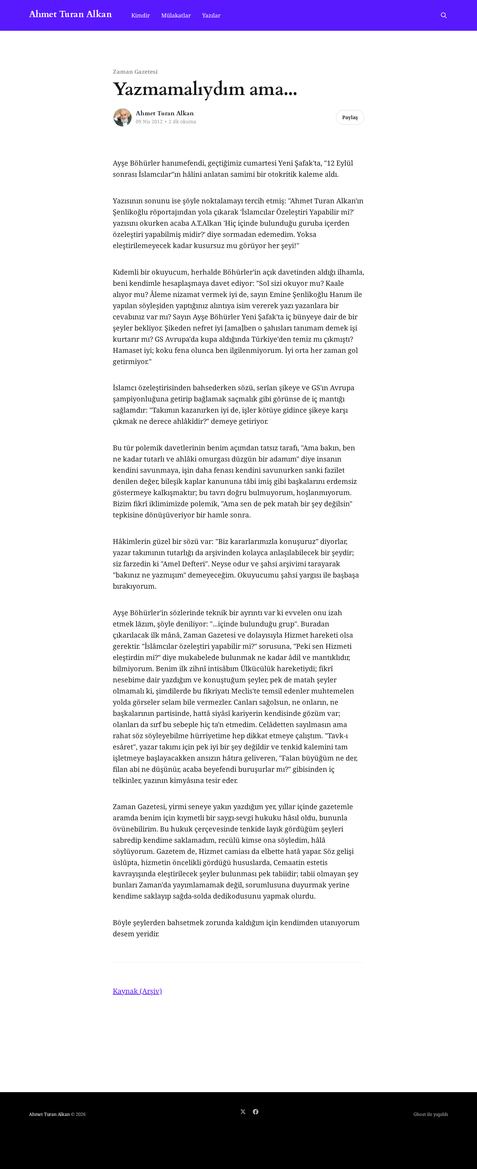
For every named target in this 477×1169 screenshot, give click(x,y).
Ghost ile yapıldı (430, 1114)
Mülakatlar (176, 15)
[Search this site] (443, 15)
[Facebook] (255, 1111)
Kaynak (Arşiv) (137, 991)
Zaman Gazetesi (135, 71)
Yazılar (211, 15)
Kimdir (140, 15)
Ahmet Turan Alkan (70, 14)
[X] (243, 1111)
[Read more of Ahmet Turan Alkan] (122, 117)
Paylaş (350, 117)
